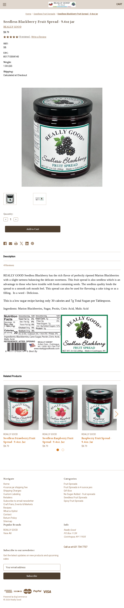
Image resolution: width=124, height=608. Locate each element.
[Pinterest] (32, 243)
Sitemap (7, 521)
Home (6, 484)
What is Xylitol (10, 511)
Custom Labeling (12, 494)
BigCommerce (20, 597)
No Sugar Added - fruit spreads (79, 494)
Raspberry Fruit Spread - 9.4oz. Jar (96, 440)
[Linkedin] (27, 243)
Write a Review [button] (38, 37)
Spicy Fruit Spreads (73, 501)
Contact (7, 514)
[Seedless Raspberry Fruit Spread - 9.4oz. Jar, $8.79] (60, 407)
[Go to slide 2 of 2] (63, 450)
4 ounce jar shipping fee (15, 487)
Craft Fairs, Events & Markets (18, 504)
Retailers (7, 497)
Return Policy (10, 518)
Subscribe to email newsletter (18, 501)
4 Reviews (8, 265)
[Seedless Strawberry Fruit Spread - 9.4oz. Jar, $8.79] (21, 407)
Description (9, 256)
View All (7, 533)
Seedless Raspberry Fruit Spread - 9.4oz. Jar (57, 440)
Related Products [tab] (12, 376)
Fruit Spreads (70, 484)
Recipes (7, 507)
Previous (4, 414)
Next (116, 414)
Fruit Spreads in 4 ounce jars (78, 487)
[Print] (16, 243)
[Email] (10, 243)
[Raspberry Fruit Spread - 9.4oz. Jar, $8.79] (99, 407)
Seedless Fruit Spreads (75, 497)
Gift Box (68, 490)
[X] (21, 243)
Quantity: (8, 214)
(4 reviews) (25, 36)
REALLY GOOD (10, 530)
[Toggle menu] (4, 4)
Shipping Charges (12, 490)
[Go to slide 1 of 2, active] (58, 450)
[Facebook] (5, 243)
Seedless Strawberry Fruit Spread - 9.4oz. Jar (19, 440)
